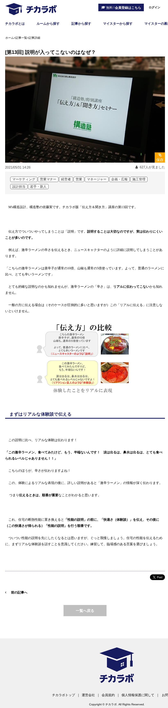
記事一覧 (21, 37)
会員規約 (108, 695)
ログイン (154, 7)
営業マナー (48, 179)
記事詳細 (34, 37)
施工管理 (138, 179)
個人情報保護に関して (137, 695)
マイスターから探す (118, 23)
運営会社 (88, 695)
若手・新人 (38, 186)
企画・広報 (119, 179)
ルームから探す (48, 23)
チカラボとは (15, 23)
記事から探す (81, 23)
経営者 (66, 179)
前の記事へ (19, 592)
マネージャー (97, 179)
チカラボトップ (63, 695)
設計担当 (18, 186)
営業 (79, 179)
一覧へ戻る (85, 611)
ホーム (9, 37)
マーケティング (23, 179)
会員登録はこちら (123, 7)
